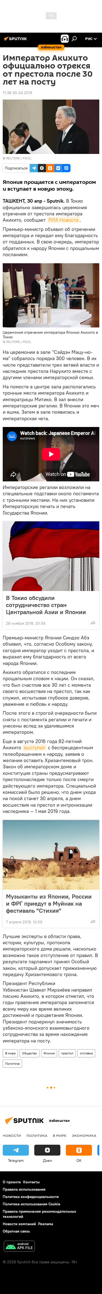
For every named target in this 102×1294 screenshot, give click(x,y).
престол (67, 1053)
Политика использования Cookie (31, 1204)
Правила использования (24, 1189)
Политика (12, 1063)
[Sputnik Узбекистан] (16, 40)
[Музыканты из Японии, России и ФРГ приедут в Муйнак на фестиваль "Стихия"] (51, 855)
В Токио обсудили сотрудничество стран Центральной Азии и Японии (46, 604)
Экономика (84, 1135)
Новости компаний (19, 1223)
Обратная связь (16, 1231)
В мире (10, 1053)
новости (12, 1135)
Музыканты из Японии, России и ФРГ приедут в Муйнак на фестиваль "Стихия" (49, 903)
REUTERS (13, 158)
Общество (29, 1053)
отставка (86, 1053)
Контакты (31, 1182)
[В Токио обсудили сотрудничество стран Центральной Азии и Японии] (51, 556)
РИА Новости (63, 220)
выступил (34, 747)
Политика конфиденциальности (31, 1196)
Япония (49, 1053)
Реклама (45, 1223)
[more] (93, 622)
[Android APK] (19, 1247)
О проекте (12, 1182)
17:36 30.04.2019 (17, 92)
